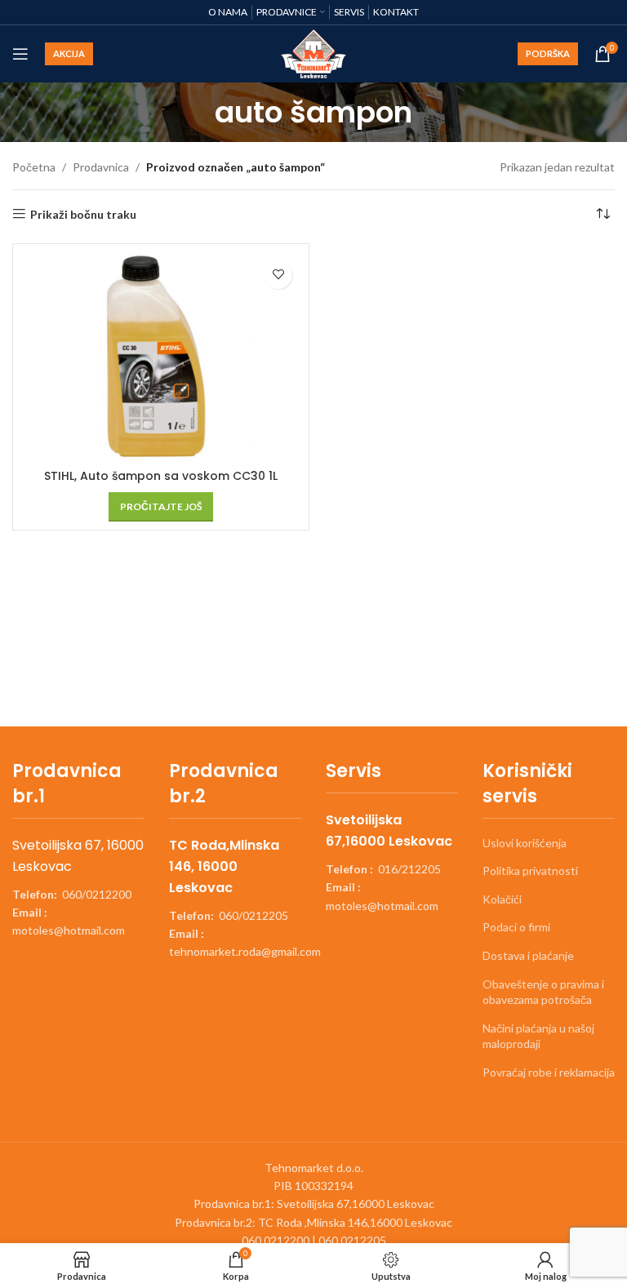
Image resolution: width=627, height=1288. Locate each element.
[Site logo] (314, 53)
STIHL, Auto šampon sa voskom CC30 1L (161, 476)
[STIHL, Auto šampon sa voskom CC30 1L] (160, 357)
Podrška (548, 53)
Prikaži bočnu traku (83, 213)
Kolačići (502, 899)
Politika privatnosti (530, 870)
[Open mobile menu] (20, 54)
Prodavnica (101, 167)
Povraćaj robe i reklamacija (548, 1072)
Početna (34, 167)
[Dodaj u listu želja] (278, 274)
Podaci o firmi (516, 927)
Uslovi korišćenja (524, 843)
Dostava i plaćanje (528, 955)
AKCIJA (69, 53)
